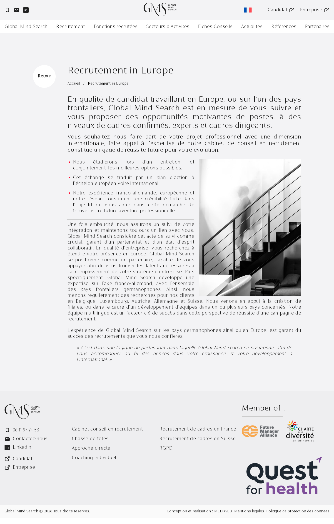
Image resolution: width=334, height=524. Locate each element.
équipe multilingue (88, 313)
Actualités (251, 26)
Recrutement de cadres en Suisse (197, 438)
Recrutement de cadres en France (197, 429)
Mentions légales (249, 511)
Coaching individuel (94, 457)
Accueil (74, 84)
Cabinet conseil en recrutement (107, 429)
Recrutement (70, 26)
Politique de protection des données (297, 511)
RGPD (165, 448)
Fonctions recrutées (115, 26)
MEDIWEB (223, 511)
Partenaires (317, 26)
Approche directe (91, 448)
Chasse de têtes (90, 438)
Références (283, 26)
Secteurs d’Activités (167, 26)
